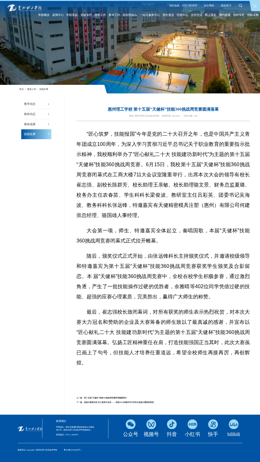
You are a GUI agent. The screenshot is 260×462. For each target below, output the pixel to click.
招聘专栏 (238, 15)
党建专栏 (86, 15)
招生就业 (168, 15)
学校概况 (43, 15)
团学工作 (100, 15)
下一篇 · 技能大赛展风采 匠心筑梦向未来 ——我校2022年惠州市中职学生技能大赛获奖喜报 (115, 402)
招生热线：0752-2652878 (183, 5)
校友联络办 (130, 15)
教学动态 (30, 103)
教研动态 (30, 114)
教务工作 (114, 15)
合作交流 (196, 15)
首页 (21, 89)
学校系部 (72, 15)
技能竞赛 (43, 89)
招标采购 (253, 15)
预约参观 (225, 15)
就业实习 (226, 5)
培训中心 (182, 15)
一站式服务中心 (150, 15)
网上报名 (210, 15)
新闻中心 (58, 15)
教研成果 (30, 124)
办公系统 (209, 5)
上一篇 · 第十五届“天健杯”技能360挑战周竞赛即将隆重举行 (101, 398)
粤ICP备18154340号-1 (72, 450)
